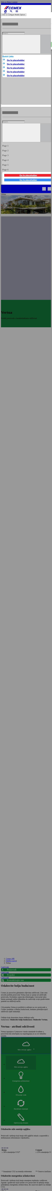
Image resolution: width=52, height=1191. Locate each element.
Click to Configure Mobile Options (13, 15)
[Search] (21, 44)
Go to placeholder (16, 60)
